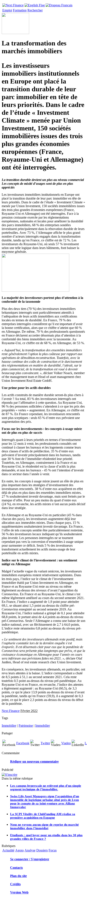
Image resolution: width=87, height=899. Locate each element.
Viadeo (66, 743)
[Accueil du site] (13, 4)
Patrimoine (26, 725)
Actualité (8, 850)
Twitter (45, 743)
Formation (20, 10)
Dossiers (42, 850)
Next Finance (11, 711)
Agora (19, 850)
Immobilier (9, 725)
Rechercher (35, 10)
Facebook (22, 743)
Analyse (29, 850)
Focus (53, 850)
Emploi (7, 10)
